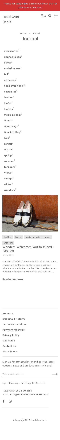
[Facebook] (3, 401)
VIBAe (8, 172)
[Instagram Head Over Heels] (10, 401)
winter (8, 184)
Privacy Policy (10, 335)
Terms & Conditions (14, 324)
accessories (12, 50)
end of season (13, 68)
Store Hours (9, 351)
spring (8, 155)
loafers (9, 108)
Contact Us (9, 345)
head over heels (14, 85)
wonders (10, 190)
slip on (8, 149)
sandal (8, 143)
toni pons (10, 166)
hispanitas (11, 91)
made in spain (13, 114)
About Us (8, 313)
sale (7, 137)
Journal (36, 33)
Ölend (8, 120)
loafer (8, 103)
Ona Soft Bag (12, 132)
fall (6, 74)
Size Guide (8, 340)
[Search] (50, 16)
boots (8, 62)
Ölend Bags (11, 126)
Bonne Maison (13, 56)
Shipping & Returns (13, 318)
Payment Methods (13, 329)
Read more (9, 279)
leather (9, 97)
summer (9, 161)
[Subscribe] (54, 373)
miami (47, 237)
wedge (9, 178)
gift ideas (10, 79)
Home (23, 33)
